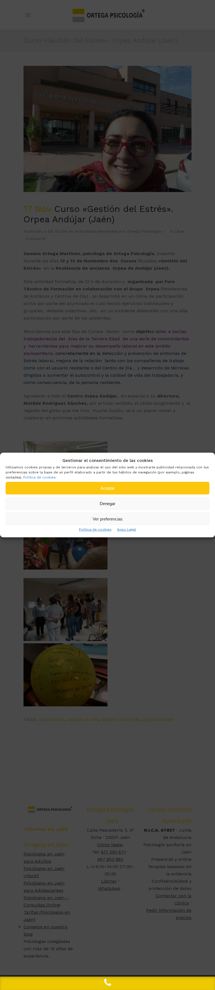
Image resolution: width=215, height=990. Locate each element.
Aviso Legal (126, 529)
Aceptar (108, 488)
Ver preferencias (108, 519)
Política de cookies (95, 529)
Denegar (107, 503)
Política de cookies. (40, 477)
